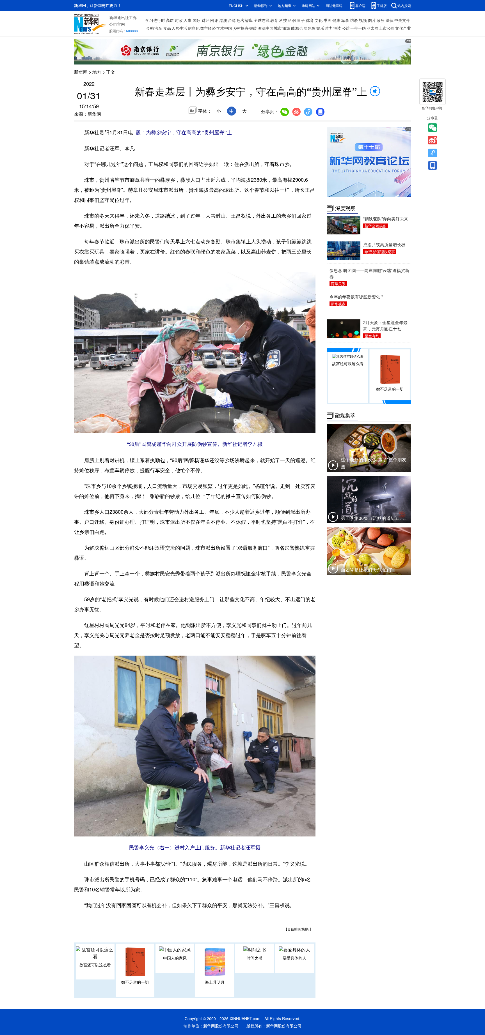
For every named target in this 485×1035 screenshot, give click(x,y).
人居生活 (179, 28)
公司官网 (117, 24)
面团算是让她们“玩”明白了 (367, 569)
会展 (303, 28)
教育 (274, 20)
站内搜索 (404, 5)
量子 (301, 20)
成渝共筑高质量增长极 (384, 244)
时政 (179, 20)
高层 (170, 20)
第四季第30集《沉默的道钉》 (370, 518)
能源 (295, 28)
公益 (346, 28)
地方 (96, 72)
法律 (390, 20)
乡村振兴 (241, 28)
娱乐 (320, 28)
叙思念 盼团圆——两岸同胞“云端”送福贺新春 (369, 273)
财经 (205, 20)
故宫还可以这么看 (95, 964)
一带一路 (358, 28)
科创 (292, 20)
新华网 (81, 72)
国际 (196, 20)
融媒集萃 (345, 415)
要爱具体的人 (294, 958)
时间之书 (254, 958)
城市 (278, 28)
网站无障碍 (334, 5)
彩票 (312, 28)
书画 (327, 20)
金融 (150, 28)
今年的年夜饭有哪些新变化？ (357, 296)
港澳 (223, 20)
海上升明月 (215, 982)
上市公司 (387, 28)
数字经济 (208, 28)
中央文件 (402, 20)
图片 (372, 20)
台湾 (232, 20)
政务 (381, 20)
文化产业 (403, 28)
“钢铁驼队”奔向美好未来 (385, 219)
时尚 (329, 28)
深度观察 (345, 208)
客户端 (360, 5)
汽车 (158, 28)
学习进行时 (155, 20)
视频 (363, 20)
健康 (336, 20)
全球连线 (261, 20)
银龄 (253, 28)
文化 (318, 20)
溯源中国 (265, 28)
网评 (214, 20)
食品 (167, 28)
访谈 (354, 20)
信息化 (194, 28)
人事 (187, 20)
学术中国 (224, 28)
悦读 (337, 28)
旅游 (286, 28)
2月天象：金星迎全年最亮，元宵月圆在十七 (385, 325)
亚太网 (372, 28)
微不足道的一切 (135, 982)
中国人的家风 (175, 958)
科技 (283, 20)
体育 (310, 20)
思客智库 (245, 20)
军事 (345, 20)
